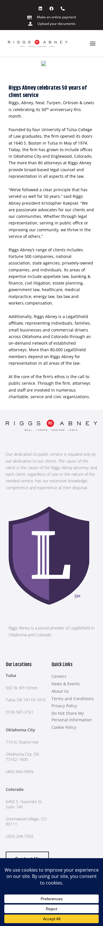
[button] (92, 43)
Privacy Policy (64, 705)
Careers (59, 676)
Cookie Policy (64, 727)
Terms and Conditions (73, 698)
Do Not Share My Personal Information (72, 716)
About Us (60, 691)
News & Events (66, 683)
